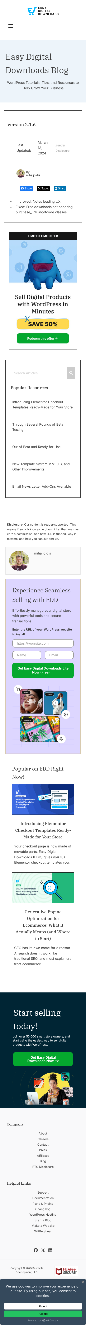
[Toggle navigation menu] (11, 26)
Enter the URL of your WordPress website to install (42, 632)
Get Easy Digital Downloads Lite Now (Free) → (43, 670)
